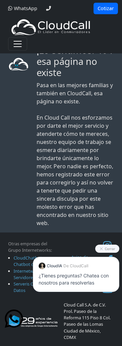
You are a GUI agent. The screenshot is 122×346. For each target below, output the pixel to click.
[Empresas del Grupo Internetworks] (33, 320)
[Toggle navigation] (17, 44)
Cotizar (106, 8)
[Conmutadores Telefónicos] (50, 27)
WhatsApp (25, 8)
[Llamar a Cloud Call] (48, 8)
